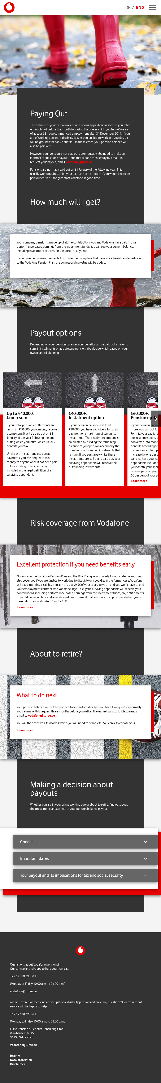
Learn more (139, 481)
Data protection (21, 1060)
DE (127, 7)
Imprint (15, 1056)
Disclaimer (17, 1064)
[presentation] (156, 419)
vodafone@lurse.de (79, 162)
